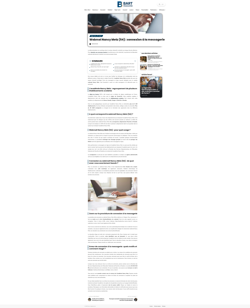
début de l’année (94, 94)
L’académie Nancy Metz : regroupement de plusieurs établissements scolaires (101, 64)
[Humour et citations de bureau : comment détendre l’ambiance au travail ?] (143, 67)
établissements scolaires (117, 98)
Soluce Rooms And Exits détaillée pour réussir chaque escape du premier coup (155, 57)
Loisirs (100, 36)
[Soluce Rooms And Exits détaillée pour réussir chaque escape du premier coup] (143, 59)
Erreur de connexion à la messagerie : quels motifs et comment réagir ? (125, 70)
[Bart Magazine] (125, 4)
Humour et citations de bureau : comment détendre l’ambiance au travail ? (155, 65)
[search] (159, 4)
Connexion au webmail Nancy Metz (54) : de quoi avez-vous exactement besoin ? (124, 67)
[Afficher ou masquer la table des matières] (119, 61)
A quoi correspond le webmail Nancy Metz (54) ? (124, 63)
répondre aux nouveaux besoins (99, 52)
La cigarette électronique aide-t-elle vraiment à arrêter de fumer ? (151, 90)
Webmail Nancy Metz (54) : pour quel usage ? (100, 66)
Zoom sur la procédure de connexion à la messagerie (99, 70)
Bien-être (144, 85)
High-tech (93, 36)
